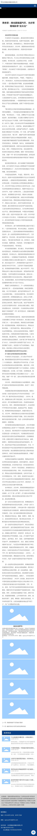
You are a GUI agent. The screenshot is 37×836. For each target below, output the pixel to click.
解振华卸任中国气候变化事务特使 (16, 726)
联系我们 (4, 812)
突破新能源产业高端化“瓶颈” (15, 722)
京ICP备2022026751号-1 (7, 827)
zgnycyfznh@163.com (11, 820)
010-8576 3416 (9, 815)
